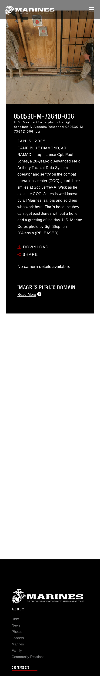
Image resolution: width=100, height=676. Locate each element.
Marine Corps (50, 596)
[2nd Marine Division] (30, 10)
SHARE (29, 255)
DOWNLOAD (35, 247)
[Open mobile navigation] (91, 9)
